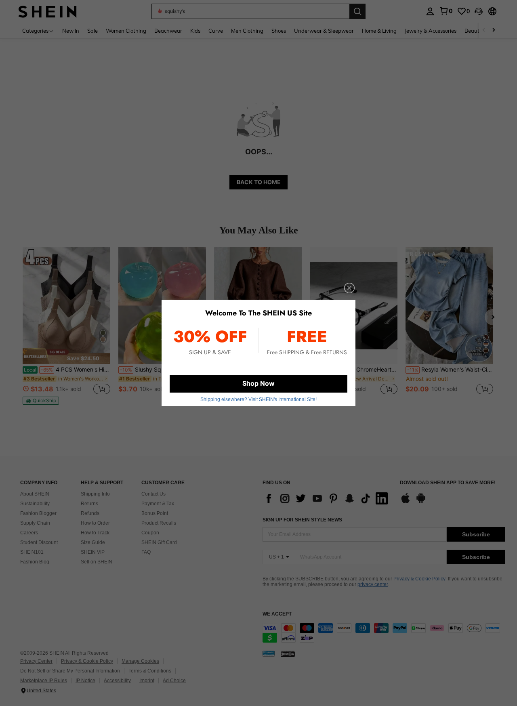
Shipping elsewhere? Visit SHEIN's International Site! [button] (258, 399)
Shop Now (258, 383)
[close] (349, 288)
